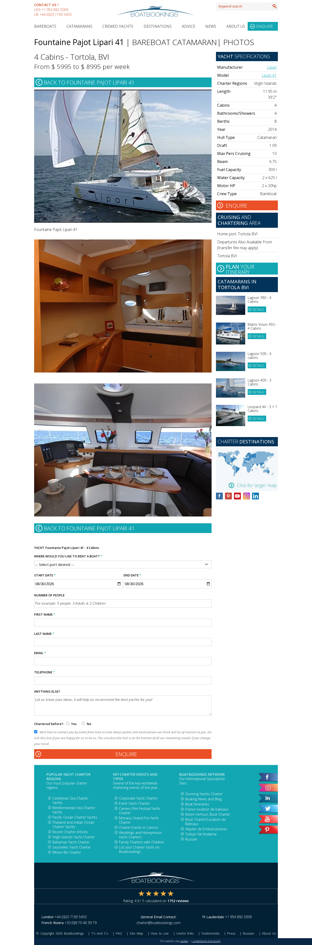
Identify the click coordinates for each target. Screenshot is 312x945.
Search (275, 6)
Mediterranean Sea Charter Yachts (73, 809)
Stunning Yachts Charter (204, 794)
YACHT (39, 547)
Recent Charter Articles (70, 832)
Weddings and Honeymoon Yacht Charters (140, 834)
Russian (191, 839)
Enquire (264, 26)
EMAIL (40, 653)
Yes (73, 724)
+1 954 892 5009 (54, 9)
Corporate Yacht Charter (138, 798)
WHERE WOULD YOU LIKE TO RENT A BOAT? (68, 556)
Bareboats (45, 26)
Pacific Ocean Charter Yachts (74, 817)
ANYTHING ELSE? (47, 691)
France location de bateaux (206, 809)
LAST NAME (44, 633)
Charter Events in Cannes (138, 827)
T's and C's (99, 933)
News (210, 26)
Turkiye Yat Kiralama (200, 834)
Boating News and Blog (203, 799)
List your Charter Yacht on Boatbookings (139, 849)
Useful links (185, 933)
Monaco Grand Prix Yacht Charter (139, 820)
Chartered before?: (49, 724)
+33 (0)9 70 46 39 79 (81, 922)
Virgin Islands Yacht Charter (73, 837)
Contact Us (45, 4)
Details (258, 309)
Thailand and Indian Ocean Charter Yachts (73, 824)
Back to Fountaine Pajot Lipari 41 (89, 82)
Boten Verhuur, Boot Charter (207, 814)
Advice (188, 26)
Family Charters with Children (141, 842)
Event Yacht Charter (134, 803)
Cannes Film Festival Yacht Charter (139, 810)
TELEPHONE (44, 672)
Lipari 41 (269, 75)
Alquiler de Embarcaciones (206, 829)
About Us (235, 26)
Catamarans (79, 26)
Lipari (272, 67)
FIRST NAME (44, 614)
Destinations (158, 26)
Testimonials (210, 933)
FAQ (119, 933)
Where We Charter (66, 852)
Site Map (136, 933)
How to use (159, 933)
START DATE (45, 575)
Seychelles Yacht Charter (71, 847)
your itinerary (240, 269)
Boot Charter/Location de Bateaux (205, 821)
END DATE (132, 575)
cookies (184, 941)
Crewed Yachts (117, 26)
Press (231, 933)
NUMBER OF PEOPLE (49, 595)
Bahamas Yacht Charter (70, 842)
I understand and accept (206, 941)
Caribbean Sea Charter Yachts (70, 800)
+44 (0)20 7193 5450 (55, 14)
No (88, 724)
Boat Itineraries (197, 804)
